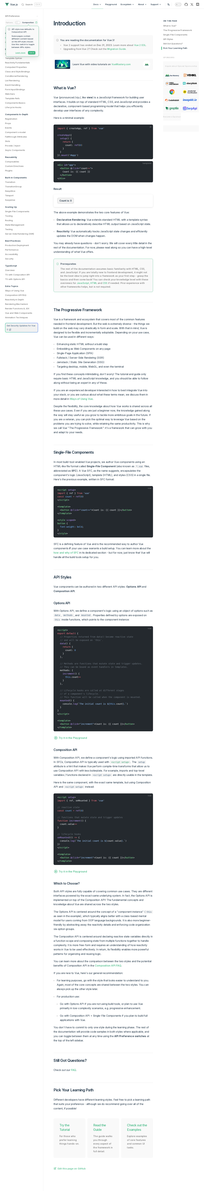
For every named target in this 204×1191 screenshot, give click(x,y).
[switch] (178, 4)
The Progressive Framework (177, 30)
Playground (111, 4)
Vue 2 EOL (140, 45)
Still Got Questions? (173, 43)
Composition (28, 22)
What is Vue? (169, 25)
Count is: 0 (65, 200)
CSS (105, 283)
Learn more (20, 53)
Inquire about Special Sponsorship (181, 66)
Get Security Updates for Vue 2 (21, 327)
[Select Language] (168, 4)
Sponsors (168, 57)
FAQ (73, 1070)
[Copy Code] (149, 128)
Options (9, 22)
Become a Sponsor (172, 117)
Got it (31, 53)
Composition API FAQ (108, 965)
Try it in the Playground (73, 737)
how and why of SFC (66, 552)
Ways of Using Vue (81, 398)
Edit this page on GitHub (72, 1168)
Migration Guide (116, 49)
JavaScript (83, 283)
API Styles (168, 39)
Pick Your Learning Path (175, 48)
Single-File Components (175, 34)
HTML (93, 283)
